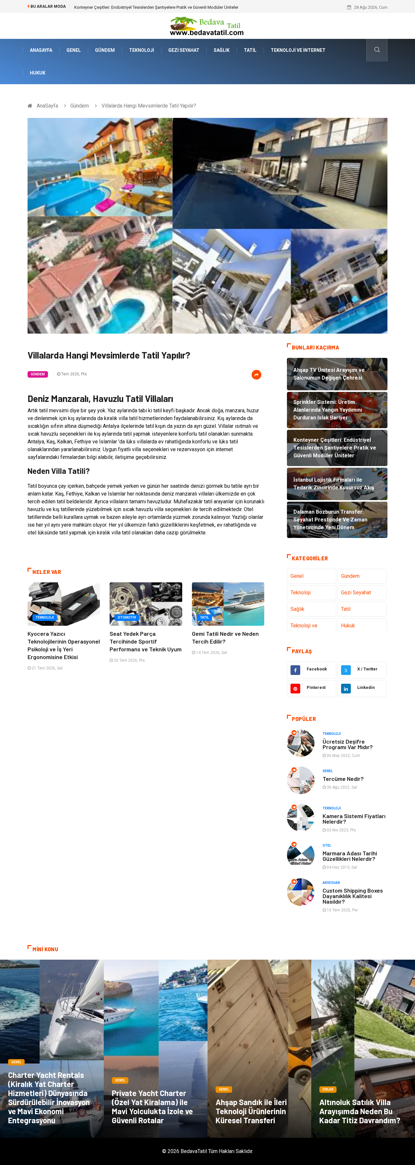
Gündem (105, 50)
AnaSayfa (41, 50)
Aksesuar (331, 883)
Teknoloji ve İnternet (298, 50)
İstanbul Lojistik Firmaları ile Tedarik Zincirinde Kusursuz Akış (131, 7)
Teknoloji (141, 50)
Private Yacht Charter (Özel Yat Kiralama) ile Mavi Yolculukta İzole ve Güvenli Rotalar (152, 1106)
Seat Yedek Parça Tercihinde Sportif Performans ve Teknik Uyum (146, 641)
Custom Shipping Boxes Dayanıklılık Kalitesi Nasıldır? (353, 896)
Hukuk (37, 72)
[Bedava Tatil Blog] (207, 25)
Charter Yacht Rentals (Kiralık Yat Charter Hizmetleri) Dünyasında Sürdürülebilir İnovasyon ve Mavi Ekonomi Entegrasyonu (49, 1097)
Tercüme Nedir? (343, 778)
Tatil (250, 50)
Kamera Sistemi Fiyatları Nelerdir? (354, 818)
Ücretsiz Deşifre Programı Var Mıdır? (348, 744)
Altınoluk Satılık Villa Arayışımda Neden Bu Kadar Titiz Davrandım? (359, 1111)
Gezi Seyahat (183, 50)
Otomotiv (127, 617)
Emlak (328, 1089)
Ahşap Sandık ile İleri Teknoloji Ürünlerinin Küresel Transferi (251, 1111)
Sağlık (222, 50)
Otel (327, 845)
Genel (73, 50)
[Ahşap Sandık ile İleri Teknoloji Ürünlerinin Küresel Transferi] (259, 1049)
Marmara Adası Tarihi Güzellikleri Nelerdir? (350, 856)
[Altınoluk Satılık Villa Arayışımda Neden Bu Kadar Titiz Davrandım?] (363, 1049)
